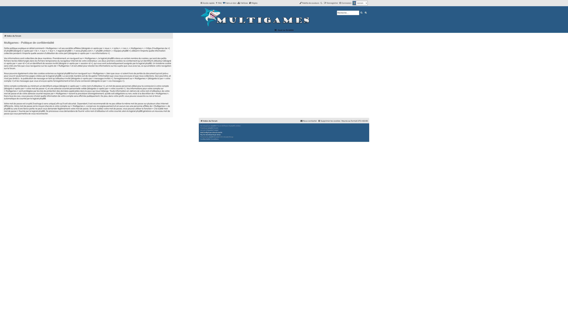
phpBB (213, 126)
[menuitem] (218, 3)
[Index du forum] (256, 17)
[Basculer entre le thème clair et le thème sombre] (321, 3)
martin (220, 132)
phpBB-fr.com (213, 128)
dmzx (214, 132)
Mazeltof (210, 130)
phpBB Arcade (214, 137)
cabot (216, 130)
